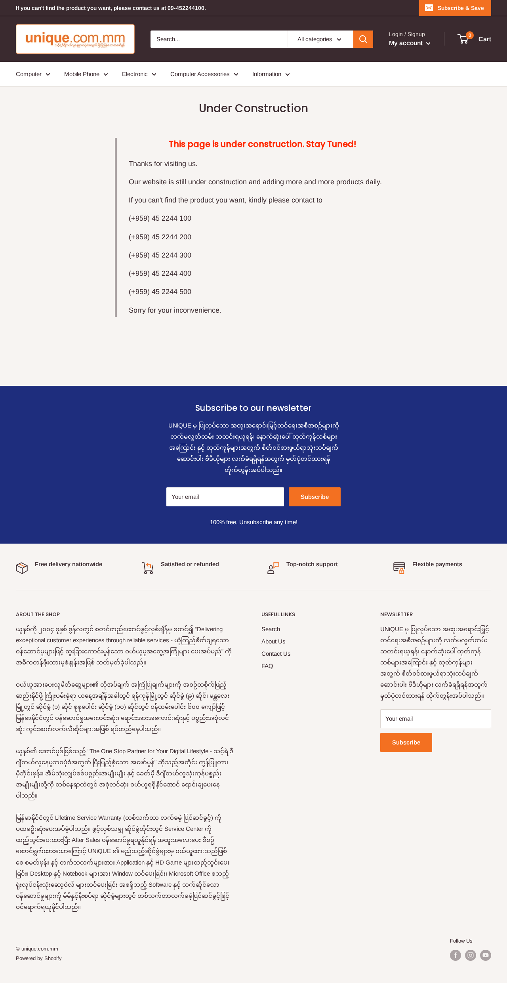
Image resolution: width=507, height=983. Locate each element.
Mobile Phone (81, 74)
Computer (29, 74)
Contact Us (276, 653)
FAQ (267, 665)
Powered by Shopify (39, 958)
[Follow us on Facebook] (455, 955)
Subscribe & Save (461, 8)
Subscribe (315, 496)
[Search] (363, 39)
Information (266, 74)
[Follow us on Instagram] (470, 955)
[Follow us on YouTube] (485, 955)
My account (406, 43)
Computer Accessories (200, 74)
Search (270, 629)
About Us (273, 641)
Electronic (135, 74)
